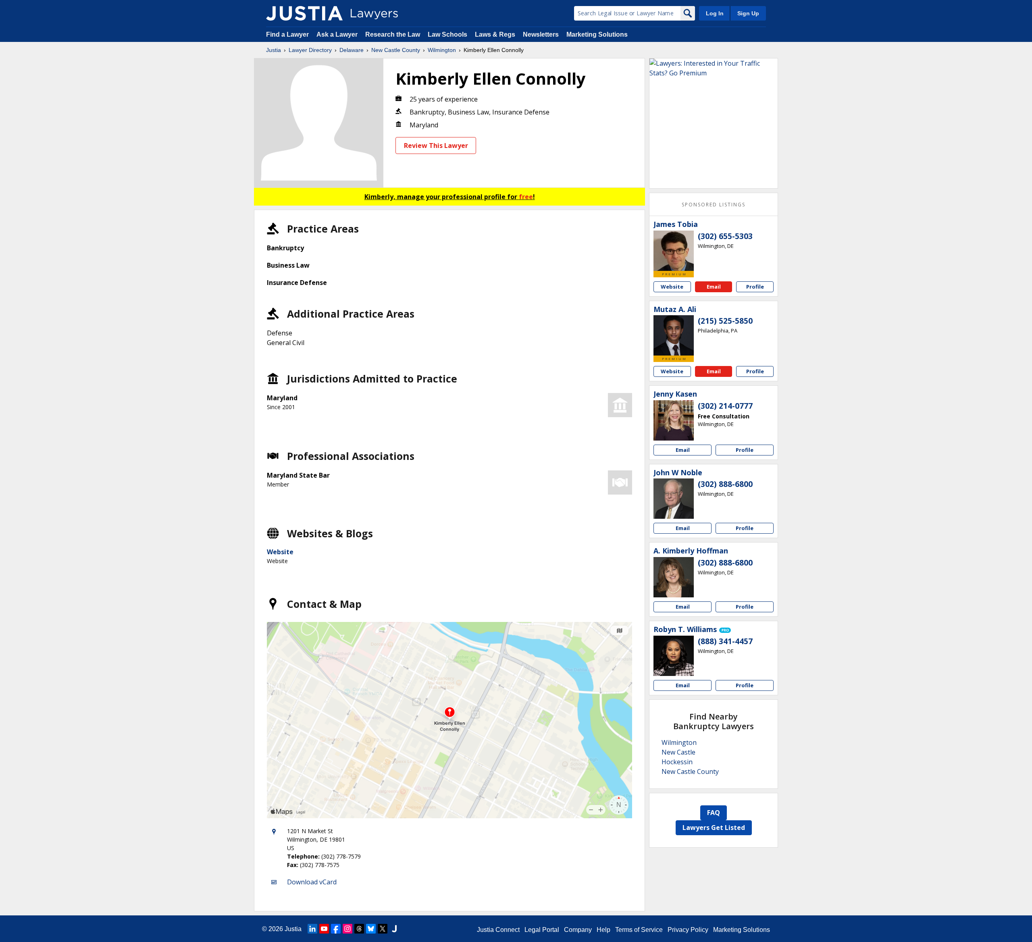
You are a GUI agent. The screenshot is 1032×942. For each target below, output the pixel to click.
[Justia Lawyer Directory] (304, 13)
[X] (382, 929)
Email (714, 286)
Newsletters (541, 34)
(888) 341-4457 (725, 641)
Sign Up (748, 13)
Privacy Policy (688, 929)
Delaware (351, 50)
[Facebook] (336, 929)
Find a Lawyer (287, 34)
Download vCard (312, 882)
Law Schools (447, 34)
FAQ (713, 812)
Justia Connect (498, 929)
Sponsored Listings (713, 204)
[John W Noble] (673, 498)
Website (280, 551)
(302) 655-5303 (725, 236)
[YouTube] (324, 929)
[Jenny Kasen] (673, 420)
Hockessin (677, 761)
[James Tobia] (673, 251)
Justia (273, 50)
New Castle (678, 752)
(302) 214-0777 (725, 406)
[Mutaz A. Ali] (673, 335)
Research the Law (392, 34)
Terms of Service (639, 929)
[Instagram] (347, 929)
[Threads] (359, 929)
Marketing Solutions (597, 34)
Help (603, 929)
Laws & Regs (495, 34)
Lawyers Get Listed (713, 827)
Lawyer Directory (310, 50)
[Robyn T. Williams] (673, 656)
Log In (715, 13)
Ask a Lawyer (337, 34)
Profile (755, 286)
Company (578, 929)
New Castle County (395, 50)
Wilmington (442, 50)
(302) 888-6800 (725, 484)
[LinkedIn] (312, 929)
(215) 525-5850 (725, 321)
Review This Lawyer (436, 145)
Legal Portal (541, 929)
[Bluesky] (371, 929)
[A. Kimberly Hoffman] (673, 577)
